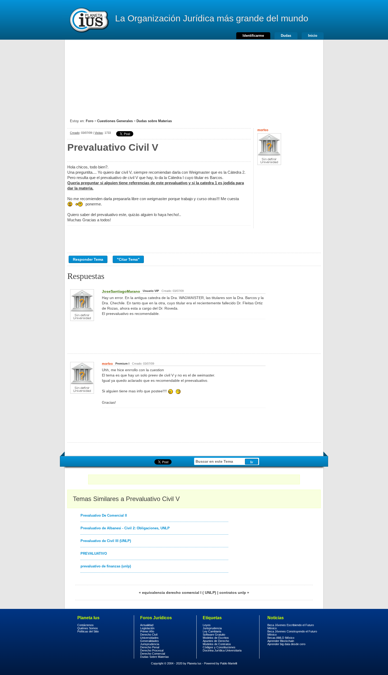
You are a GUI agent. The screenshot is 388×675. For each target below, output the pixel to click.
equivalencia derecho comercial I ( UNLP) (179, 592)
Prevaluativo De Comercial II (104, 515)
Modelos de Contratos (217, 644)
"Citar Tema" (128, 259)
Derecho (88, 20)
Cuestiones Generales (115, 121)
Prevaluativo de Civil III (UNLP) (106, 541)
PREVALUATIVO (94, 553)
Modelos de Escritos (216, 637)
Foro (89, 121)
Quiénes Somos (87, 628)
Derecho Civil (148, 634)
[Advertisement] (194, 77)
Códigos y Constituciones (219, 647)
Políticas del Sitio (88, 631)
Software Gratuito (214, 634)
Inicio (312, 36)
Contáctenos (85, 625)
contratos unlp (232, 592)
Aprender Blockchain (280, 640)
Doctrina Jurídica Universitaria (222, 650)
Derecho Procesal (151, 650)
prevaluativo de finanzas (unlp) (106, 566)
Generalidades (149, 640)
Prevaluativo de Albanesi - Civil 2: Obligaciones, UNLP (125, 528)
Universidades (149, 637)
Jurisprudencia (149, 644)
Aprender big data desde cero (286, 644)
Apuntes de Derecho (216, 640)
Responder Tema (88, 259)
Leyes (207, 625)
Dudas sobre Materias (154, 121)
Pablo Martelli (228, 663)
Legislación (147, 628)
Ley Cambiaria (212, 631)
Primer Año (147, 631)
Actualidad (146, 625)
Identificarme (253, 36)
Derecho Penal (149, 647)
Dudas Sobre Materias (154, 656)
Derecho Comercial (152, 653)
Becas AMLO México (280, 637)
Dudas (286, 36)
